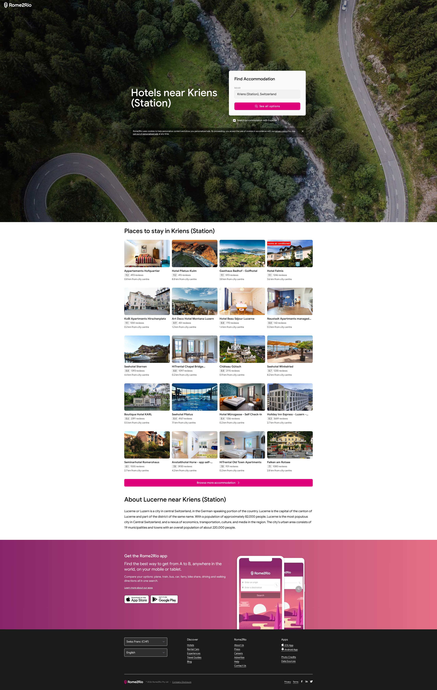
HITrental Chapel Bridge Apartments (187, 368)
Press (237, 649)
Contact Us (240, 665)
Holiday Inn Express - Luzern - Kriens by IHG (286, 416)
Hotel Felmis (275, 271)
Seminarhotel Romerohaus (141, 462)
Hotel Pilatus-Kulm (184, 271)
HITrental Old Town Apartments (240, 462)
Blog (189, 661)
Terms (295, 681)
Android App (291, 649)
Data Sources (288, 661)
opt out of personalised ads (145, 134)
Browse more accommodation (216, 482)
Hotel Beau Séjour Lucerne (237, 318)
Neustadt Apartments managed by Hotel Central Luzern (288, 320)
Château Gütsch (230, 366)
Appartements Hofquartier (142, 271)
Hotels (190, 645)
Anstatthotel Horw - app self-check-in (191, 464)
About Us (239, 645)
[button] (267, 106)
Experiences (193, 653)
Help (236, 661)
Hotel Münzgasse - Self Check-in (241, 414)
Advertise (239, 657)
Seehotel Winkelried (280, 366)
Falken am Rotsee (278, 462)
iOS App (288, 645)
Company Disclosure (181, 682)
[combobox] (267, 94)
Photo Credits (288, 657)
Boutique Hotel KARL (138, 414)
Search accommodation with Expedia (257, 120)
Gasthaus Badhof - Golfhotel (238, 271)
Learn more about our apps (138, 587)
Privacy (287, 681)
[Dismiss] (302, 131)
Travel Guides (194, 657)
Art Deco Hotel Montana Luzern (193, 318)
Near (237, 88)
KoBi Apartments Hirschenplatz (145, 318)
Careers (238, 653)
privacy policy (281, 131)
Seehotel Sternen (135, 366)
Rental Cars (193, 649)
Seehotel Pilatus (182, 414)
